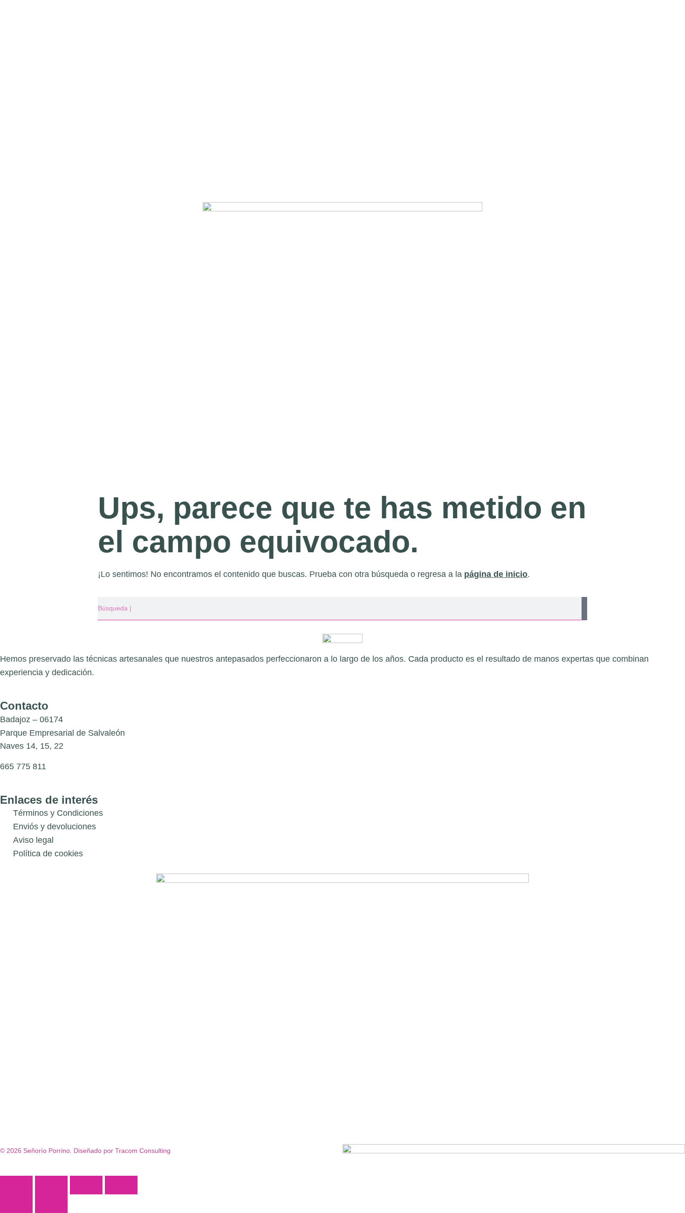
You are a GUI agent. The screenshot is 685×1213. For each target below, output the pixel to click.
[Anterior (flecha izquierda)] (16, 1203)
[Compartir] (86, 1185)
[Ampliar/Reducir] (16, 1185)
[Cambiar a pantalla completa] (51, 1185)
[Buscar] (584, 608)
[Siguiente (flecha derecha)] (51, 1203)
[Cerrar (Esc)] (121, 1185)
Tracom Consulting (143, 1150)
